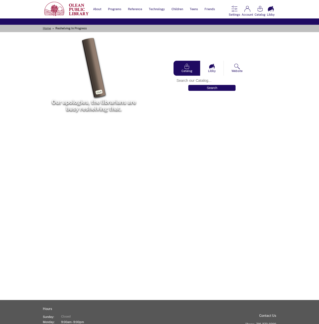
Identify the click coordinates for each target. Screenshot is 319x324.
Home (47, 28)
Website (237, 71)
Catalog (186, 71)
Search (212, 88)
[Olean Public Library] (66, 15)
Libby (212, 71)
